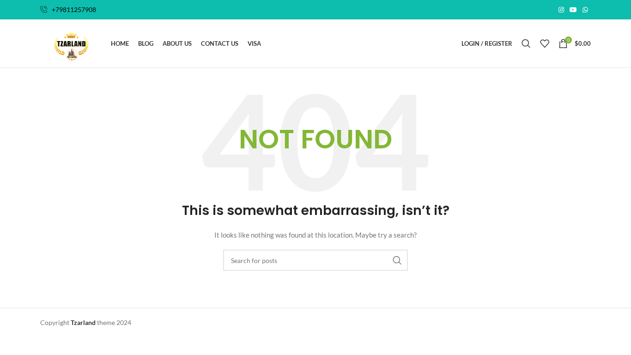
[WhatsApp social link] (585, 10)
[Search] (526, 43)
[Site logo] (71, 43)
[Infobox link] (68, 10)
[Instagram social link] (561, 10)
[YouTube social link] (573, 10)
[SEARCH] (397, 260)
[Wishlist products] (544, 43)
